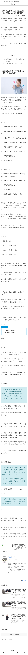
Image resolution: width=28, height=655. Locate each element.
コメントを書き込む (14, 634)
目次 (12, 56)
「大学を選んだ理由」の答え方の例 (13, 63)
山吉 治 (10, 558)
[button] (25, 376)
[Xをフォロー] (9, 576)
